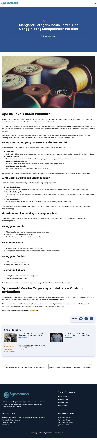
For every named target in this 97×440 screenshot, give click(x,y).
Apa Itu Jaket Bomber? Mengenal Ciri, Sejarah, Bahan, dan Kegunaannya (31, 334)
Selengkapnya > (22, 337)
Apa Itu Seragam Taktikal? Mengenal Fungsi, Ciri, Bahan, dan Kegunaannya (77, 334)
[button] (95, 3)
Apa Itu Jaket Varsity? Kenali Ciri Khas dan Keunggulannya (31, 346)
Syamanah (33, 310)
